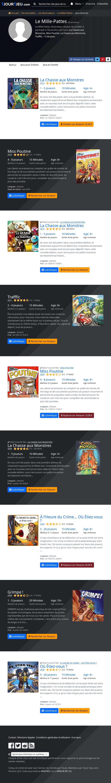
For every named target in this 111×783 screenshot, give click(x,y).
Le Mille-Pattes (65, 13)
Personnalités (28, 13)
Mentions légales (26, 737)
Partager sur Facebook (82, 59)
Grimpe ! (15, 592)
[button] (71, 4)
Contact (12, 737)
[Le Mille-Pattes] (20, 30)
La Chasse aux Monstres (73, 33)
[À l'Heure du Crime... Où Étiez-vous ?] (23, 541)
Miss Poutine (52, 33)
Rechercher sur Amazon (42, 195)
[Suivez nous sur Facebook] (11, 747)
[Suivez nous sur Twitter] (18, 747)
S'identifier (102, 3)
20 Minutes (36, 600)
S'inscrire (90, 3)
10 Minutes (69, 88)
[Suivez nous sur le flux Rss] (31, 747)
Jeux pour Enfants (30, 64)
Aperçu (12, 64)
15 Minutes (36, 159)
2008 (10, 595)
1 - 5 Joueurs (47, 88)
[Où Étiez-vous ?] (23, 687)
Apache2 (45, 771)
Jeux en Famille (50, 64)
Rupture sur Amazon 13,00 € (77, 415)
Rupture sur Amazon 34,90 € (77, 564)
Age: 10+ (56, 600)
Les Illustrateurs (46, 13)
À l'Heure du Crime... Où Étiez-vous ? (71, 518)
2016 (42, 83)
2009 (42, 374)
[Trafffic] (88, 319)
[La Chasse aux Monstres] (23, 102)
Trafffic (38, 36)
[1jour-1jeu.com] (16, 4)
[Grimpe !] (88, 614)
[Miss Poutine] (88, 173)
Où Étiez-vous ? (53, 666)
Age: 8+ (55, 159)
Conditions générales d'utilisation (53, 737)
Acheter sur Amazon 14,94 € (77, 124)
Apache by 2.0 (64, 771)
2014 (42, 229)
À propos (76, 737)
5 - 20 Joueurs (48, 529)
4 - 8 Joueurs (15, 159)
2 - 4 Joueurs (15, 305)
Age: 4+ (88, 88)
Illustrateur (73, 22)
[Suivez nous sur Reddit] (25, 747)
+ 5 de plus (48, 36)
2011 (10, 300)
